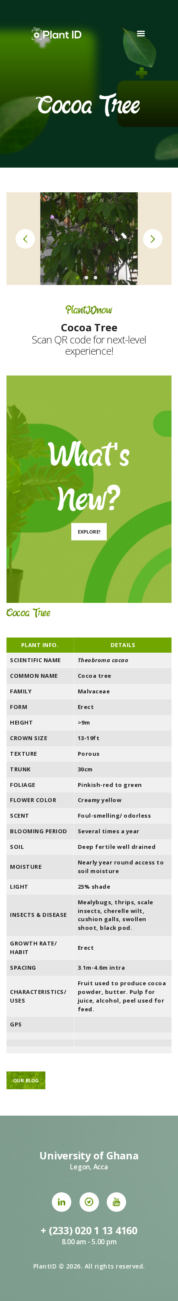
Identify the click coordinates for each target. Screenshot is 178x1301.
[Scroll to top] (163, 1286)
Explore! (89, 531)
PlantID (45, 1266)
